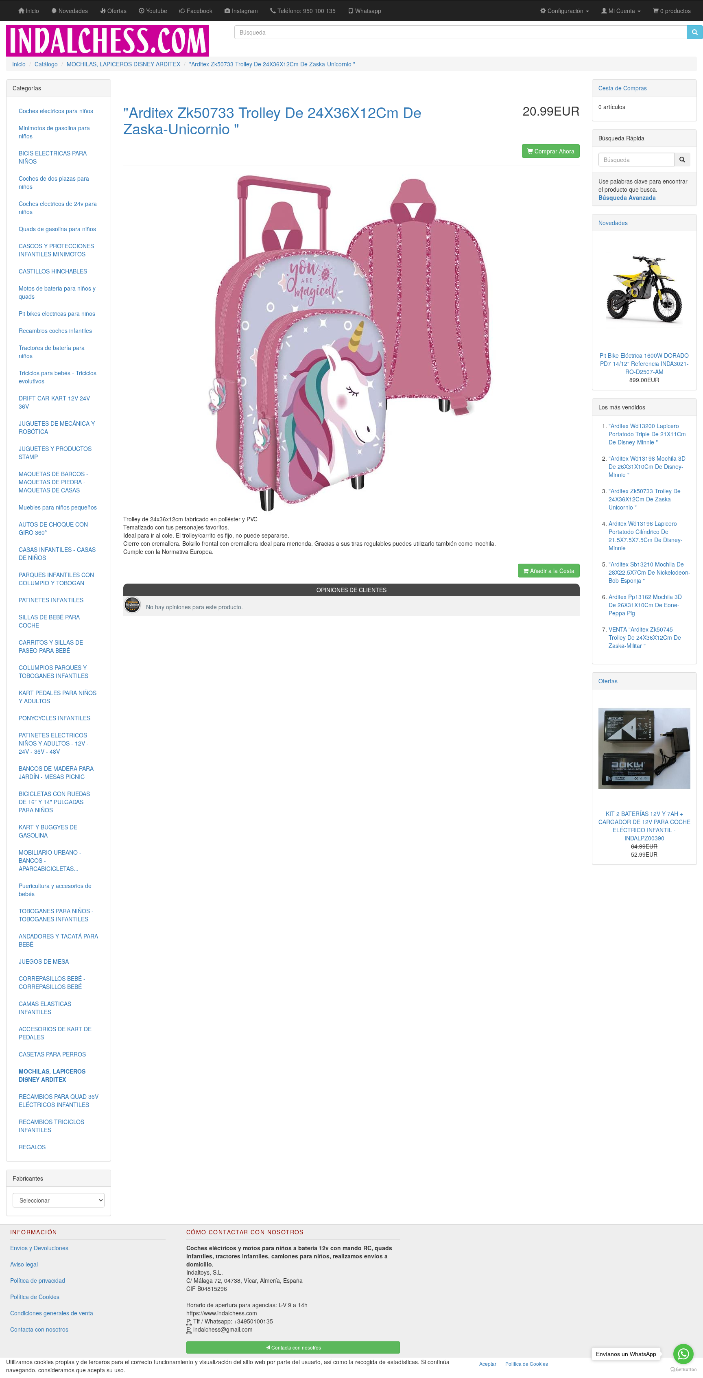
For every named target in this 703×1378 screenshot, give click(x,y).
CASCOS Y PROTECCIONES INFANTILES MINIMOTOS (56, 250)
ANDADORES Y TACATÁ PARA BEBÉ (58, 940)
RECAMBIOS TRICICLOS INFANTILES (51, 1126)
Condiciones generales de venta (51, 1313)
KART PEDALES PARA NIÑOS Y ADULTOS (57, 697)
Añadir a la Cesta (551, 571)
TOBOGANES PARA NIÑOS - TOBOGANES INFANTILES (56, 915)
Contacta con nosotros (39, 1329)
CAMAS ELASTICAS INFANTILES (45, 1008)
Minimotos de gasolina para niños (54, 132)
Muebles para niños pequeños (58, 507)
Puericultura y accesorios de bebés (55, 889)
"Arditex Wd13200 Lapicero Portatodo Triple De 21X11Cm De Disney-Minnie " (647, 434)
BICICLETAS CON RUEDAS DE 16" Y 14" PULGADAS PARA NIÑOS (54, 802)
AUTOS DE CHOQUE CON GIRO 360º (53, 528)
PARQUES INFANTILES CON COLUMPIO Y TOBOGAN (56, 579)
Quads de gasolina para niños (57, 229)
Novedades (613, 223)
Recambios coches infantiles (55, 330)
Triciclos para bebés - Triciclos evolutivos (57, 377)
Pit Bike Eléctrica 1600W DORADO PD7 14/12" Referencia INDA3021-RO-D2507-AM (644, 363)
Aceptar (487, 1363)
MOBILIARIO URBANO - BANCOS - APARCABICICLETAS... (50, 860)
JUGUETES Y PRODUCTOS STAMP (55, 452)
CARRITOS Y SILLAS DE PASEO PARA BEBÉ (51, 646)
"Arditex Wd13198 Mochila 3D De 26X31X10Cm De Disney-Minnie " (647, 466)
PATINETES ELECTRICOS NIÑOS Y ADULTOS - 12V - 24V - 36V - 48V (54, 743)
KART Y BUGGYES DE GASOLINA (48, 831)
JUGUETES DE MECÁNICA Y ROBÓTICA (57, 427)
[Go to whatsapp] (683, 1354)
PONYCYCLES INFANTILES (54, 718)
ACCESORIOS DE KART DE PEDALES (55, 1033)
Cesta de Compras (622, 88)
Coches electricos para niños (56, 111)
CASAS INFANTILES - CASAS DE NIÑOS (57, 553)
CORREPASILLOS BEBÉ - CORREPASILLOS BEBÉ (52, 982)
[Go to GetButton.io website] (683, 1369)
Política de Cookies (34, 1297)
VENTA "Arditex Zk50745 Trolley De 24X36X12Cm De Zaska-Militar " (645, 637)
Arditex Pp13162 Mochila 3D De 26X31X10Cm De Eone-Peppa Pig (645, 605)
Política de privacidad (37, 1280)
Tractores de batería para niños (52, 351)
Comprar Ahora (553, 151)
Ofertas (608, 681)
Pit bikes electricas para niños (57, 313)
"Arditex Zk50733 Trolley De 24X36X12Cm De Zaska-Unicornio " (645, 499)
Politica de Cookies (526, 1363)
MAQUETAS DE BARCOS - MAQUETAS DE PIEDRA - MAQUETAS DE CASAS (53, 482)
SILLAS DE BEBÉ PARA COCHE (49, 621)
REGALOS (32, 1147)
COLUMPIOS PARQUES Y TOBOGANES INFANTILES (53, 671)
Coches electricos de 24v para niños (58, 207)
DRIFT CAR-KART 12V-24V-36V (55, 402)
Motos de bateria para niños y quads (57, 292)
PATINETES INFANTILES (51, 600)
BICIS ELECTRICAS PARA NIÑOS (53, 157)
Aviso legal (24, 1264)
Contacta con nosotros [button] (295, 1347)
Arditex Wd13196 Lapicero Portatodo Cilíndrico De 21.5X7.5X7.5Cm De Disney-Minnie (646, 535)
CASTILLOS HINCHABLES (53, 271)
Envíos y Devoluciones (39, 1248)
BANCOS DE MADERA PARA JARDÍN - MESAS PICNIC (56, 772)
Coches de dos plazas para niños (54, 182)
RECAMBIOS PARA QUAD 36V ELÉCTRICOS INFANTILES (58, 1100)
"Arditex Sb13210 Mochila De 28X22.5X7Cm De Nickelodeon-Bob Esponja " (649, 572)
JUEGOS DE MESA (44, 961)
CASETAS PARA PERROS (52, 1054)
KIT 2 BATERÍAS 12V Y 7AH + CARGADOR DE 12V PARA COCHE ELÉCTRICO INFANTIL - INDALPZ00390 (644, 825)
